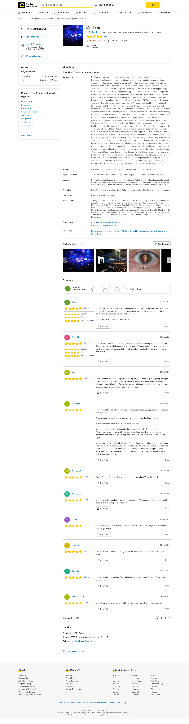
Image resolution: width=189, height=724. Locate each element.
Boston (116, 684)
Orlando (154, 686)
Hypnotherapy (97, 234)
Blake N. (75, 337)
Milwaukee (155, 678)
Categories (70, 686)
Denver (116, 695)
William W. (76, 471)
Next (169, 617)
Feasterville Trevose (30, 112)
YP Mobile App (72, 681)
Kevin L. (75, 519)
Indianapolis (137, 681)
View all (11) (77, 244)
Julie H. (75, 302)
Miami (153, 675)
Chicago (116, 689)
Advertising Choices (26, 686)
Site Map (69, 684)
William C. (76, 494)
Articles (69, 675)
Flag (167, 326)
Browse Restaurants (74, 689)
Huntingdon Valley (29, 129)
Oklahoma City (157, 684)
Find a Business (72, 678)
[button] (165, 5)
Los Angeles (137, 689)
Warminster (26, 108)
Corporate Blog (24, 684)
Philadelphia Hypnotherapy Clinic (104, 225)
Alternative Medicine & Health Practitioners (142, 32)
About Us (22, 675)
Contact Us (23, 678)
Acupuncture (115, 32)
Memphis (135, 695)
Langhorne (26, 119)
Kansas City (137, 684)
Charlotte (116, 686)
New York (155, 681)
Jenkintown (26, 115)
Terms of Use (114, 703)
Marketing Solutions (26, 692)
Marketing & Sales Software (30, 695)
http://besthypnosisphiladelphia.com (106, 222)
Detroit (134, 675)
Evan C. (75, 571)
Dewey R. (76, 403)
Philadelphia (156, 689)
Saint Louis (155, 695)
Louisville (136, 692)
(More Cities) (130, 670)
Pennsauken (26, 101)
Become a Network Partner (29, 689)
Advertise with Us (25, 681)
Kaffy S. (75, 372)
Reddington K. (78, 597)
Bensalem (25, 105)
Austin (115, 678)
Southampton (27, 122)
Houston (135, 678)
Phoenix (154, 692)
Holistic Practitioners (158, 231)
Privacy (62, 703)
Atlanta (116, 675)
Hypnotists (104, 32)
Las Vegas (136, 686)
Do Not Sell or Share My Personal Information (87, 703)
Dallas (115, 692)
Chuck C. (76, 545)
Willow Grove (27, 126)
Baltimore (117, 681)
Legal (125, 703)
